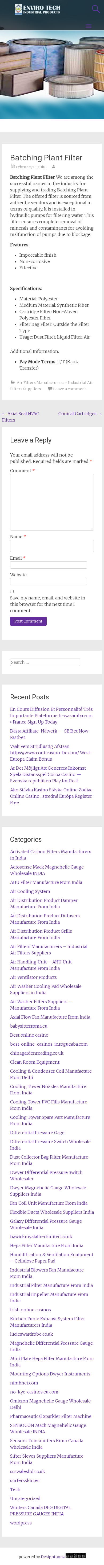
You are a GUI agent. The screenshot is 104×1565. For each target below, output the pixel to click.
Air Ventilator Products (33, 977)
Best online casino (29, 1035)
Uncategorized (25, 1498)
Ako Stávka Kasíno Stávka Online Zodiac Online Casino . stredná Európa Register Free (51, 796)
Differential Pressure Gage (37, 1132)
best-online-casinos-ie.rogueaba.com (49, 1044)
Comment (22, 470)
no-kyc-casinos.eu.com (34, 1392)
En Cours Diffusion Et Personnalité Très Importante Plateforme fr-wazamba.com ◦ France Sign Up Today (51, 716)
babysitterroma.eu (28, 1026)
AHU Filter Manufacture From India (46, 882)
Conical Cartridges (80, 413)
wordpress (21, 1522)
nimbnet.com (24, 1383)
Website (18, 574)
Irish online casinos (30, 1309)
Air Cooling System (30, 891)
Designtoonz (53, 1556)
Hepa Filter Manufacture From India (46, 1245)
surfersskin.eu (25, 1480)
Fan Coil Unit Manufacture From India (48, 1203)
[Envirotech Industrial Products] (37, 12)
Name (18, 536)
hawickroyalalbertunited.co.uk (41, 1236)
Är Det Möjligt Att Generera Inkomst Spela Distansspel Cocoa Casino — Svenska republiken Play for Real (48, 774)
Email (18, 558)
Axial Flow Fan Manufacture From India (50, 1017)
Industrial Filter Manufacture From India (51, 1285)
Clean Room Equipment (34, 1062)
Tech (15, 1489)
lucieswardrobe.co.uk (31, 1334)
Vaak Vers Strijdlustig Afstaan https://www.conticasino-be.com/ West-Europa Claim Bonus (51, 753)
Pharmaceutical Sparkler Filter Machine (50, 1416)
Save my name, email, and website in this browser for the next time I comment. (47, 604)
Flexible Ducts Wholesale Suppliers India (52, 1212)
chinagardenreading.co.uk (36, 1053)
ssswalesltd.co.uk (27, 1471)
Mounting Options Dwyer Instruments (50, 1374)
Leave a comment (69, 389)
